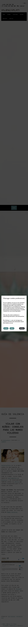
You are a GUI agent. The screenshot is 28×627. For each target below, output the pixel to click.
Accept (5, 328)
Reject (12, 328)
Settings (22, 328)
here (10, 320)
